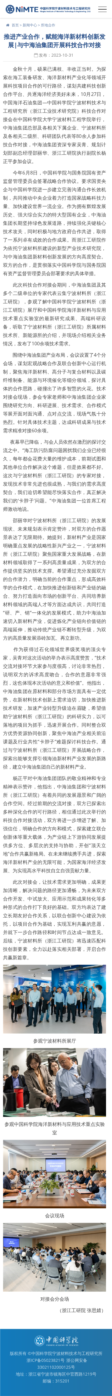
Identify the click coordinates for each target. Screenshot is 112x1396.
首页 (15, 25)
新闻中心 (30, 25)
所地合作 (48, 25)
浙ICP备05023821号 (46, 1360)
